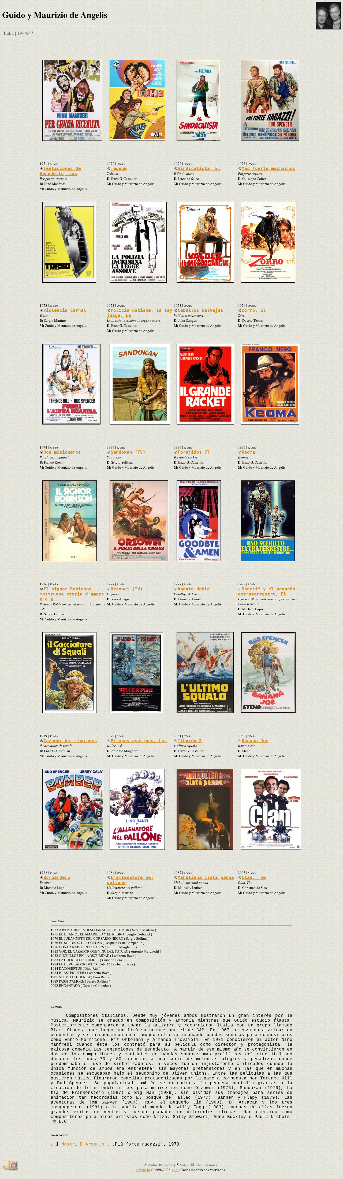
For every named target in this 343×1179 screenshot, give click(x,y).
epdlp (176, 1169)
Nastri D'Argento (82, 1144)
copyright (143, 1169)
